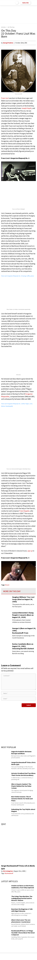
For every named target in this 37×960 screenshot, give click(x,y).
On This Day (11, 27)
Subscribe (25, 3)
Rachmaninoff (9, 873)
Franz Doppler (24, 511)
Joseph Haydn (26, 108)
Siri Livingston (8, 871)
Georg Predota (8, 43)
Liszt (7, 585)
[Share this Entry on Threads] (34, 956)
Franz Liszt (5, 98)
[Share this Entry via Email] (2, 956)
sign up (30, 551)
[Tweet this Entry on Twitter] (22, 956)
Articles (3, 27)
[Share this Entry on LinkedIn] (28, 956)
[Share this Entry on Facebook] (15, 956)
